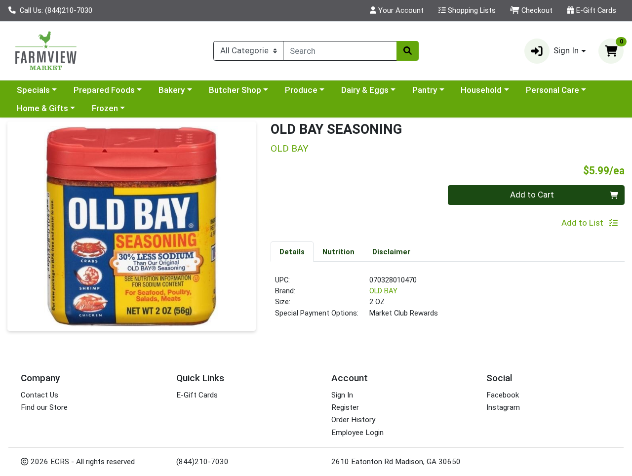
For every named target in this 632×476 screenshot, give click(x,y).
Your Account (400, 10)
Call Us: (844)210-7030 (55, 10)
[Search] (407, 51)
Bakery (171, 90)
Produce (301, 90)
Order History (353, 419)
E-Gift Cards (595, 10)
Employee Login (357, 432)
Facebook (502, 395)
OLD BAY (383, 290)
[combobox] (340, 51)
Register (345, 407)
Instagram (503, 407)
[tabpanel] (448, 300)
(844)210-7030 (202, 461)
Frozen (105, 108)
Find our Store (44, 407)
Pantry (424, 90)
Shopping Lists (471, 10)
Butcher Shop (235, 90)
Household (481, 90)
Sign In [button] (566, 50)
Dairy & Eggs (365, 90)
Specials (33, 90)
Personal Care (552, 90)
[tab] (292, 251)
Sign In (342, 395)
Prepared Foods (104, 90)
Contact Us (39, 395)
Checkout (536, 10)
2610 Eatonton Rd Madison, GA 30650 (396, 461)
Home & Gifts (42, 108)
